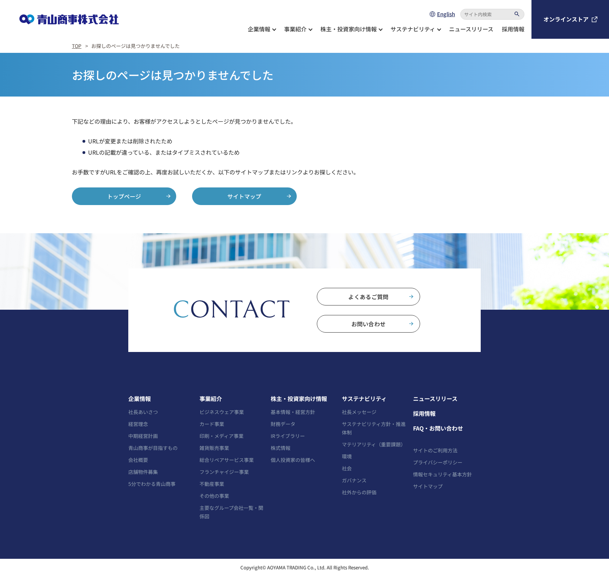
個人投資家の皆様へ (293, 459)
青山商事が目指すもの (153, 447)
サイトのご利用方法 (435, 450)
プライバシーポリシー (437, 462)
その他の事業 (214, 495)
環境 (347, 456)
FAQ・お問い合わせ (438, 428)
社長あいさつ (143, 411)
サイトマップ (244, 196)
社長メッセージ (359, 411)
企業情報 (139, 398)
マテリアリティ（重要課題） (374, 444)
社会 (347, 468)
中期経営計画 (143, 435)
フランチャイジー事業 (224, 471)
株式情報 (280, 447)
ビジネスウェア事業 (221, 411)
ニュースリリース (471, 29)
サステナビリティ (364, 398)
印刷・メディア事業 (221, 435)
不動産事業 (211, 483)
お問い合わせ (368, 324)
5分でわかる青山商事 (152, 483)
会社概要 (138, 459)
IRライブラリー (288, 435)
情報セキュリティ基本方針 (442, 474)
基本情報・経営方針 (293, 411)
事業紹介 (210, 398)
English (446, 14)
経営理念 (138, 423)
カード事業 (211, 423)
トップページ (124, 196)
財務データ (283, 423)
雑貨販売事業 (214, 447)
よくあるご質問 (368, 296)
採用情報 (513, 29)
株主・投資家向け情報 (299, 398)
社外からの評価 (359, 492)
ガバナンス (354, 480)
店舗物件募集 (143, 471)
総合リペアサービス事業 (226, 459)
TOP (76, 45)
